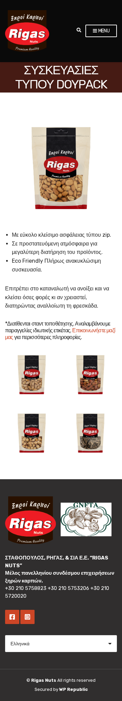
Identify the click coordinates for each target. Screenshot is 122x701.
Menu (103, 31)
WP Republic (73, 689)
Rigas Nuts (43, 680)
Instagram (27, 617)
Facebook (12, 617)
